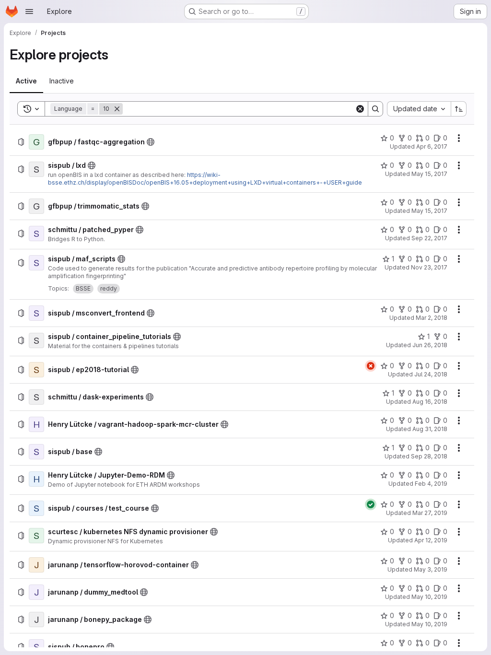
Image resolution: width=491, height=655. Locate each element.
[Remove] (117, 109)
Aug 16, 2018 (429, 401)
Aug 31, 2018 (429, 429)
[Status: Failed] (370, 366)
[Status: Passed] (370, 504)
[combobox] (419, 109)
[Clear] (360, 109)
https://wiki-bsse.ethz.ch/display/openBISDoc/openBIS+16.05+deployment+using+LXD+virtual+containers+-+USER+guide (205, 178)
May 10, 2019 (429, 596)
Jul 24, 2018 (430, 374)
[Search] (375, 109)
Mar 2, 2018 (431, 317)
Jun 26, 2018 (429, 345)
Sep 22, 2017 (429, 238)
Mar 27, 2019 (429, 512)
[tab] (26, 81)
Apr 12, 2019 (430, 540)
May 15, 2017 (429, 173)
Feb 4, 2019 (431, 483)
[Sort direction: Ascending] (459, 109)
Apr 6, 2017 (431, 146)
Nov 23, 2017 (429, 267)
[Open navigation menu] (29, 11)
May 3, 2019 (430, 569)
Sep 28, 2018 (429, 456)
